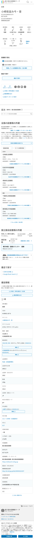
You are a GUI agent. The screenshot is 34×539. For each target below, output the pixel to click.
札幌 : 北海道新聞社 (7, 362)
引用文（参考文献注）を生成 (11, 91)
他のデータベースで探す (10, 97)
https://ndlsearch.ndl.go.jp (10, 462)
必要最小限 (9, 536)
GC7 (3, 425)
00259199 (5, 352)
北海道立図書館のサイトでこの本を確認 (19, 164)
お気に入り (5, 87)
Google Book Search (10, 274)
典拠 (16, 347)
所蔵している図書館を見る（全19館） (17, 68)
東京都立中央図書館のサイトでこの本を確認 (18, 218)
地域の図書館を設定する (17, 143)
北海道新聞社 (6, 350)
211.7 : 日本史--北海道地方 (9, 419)
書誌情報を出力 (8, 94)
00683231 (28, 343)
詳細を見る (28, 42)
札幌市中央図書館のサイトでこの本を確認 (18, 177)
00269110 (15, 409)
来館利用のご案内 (25, 241)
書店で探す (17, 78)
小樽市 (4, 409)
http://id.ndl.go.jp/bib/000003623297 (13, 471)
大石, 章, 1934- (6, 343)
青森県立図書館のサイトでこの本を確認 (19, 190)
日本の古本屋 (7, 272)
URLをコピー (10, 87)
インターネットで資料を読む (8, 516)
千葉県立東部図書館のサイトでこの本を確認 (18, 205)
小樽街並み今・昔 (7, 320)
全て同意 (25, 536)
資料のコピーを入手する (7, 519)
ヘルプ (24, 138)
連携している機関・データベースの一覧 (20, 130)
